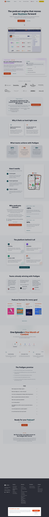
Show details (36, 512)
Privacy (35, 514)
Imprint (37, 514)
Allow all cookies (36, 510)
